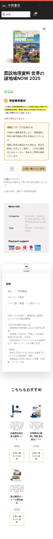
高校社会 (16, 429)
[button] (39, 5)
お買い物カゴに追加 (33, 168)
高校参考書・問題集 (33, 216)
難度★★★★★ (17, 425)
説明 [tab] (26, 266)
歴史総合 (15, 424)
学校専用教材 (15, 422)
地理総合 (36, 219)
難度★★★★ (36, 425)
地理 (30, 219)
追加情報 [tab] (26, 271)
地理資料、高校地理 (33, 228)
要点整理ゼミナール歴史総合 (16, 499)
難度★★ (37, 222)
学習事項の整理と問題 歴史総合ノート (36, 436)
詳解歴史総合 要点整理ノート (16, 436)
